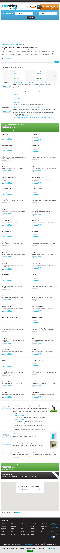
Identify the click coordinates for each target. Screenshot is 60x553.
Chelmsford (13, 525)
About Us (52, 526)
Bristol (2, 533)
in (36, 13)
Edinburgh (13, 534)
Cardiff (12, 523)
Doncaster (13, 533)
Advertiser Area (55, 1)
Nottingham (33, 528)
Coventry (12, 528)
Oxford (32, 529)
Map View (5, 61)
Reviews (9, 138)
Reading (32, 533)
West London (43, 529)
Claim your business (7, 139)
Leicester (22, 529)
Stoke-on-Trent (44, 526)
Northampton (33, 525)
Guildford (22, 525)
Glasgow (22, 523)
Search (31, 17)
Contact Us (53, 523)
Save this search (6, 58)
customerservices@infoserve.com (26, 544)
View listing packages (8, 130)
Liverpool (22, 531)
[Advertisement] (30, 31)
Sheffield (32, 534)
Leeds (22, 528)
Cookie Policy (54, 548)
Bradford (2, 529)
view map (18, 512)
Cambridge (3, 534)
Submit (15, 127)
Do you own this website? (23, 489)
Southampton (43, 525)
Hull (21, 526)
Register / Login (46, 1)
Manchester (23, 533)
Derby (12, 531)
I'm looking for (8, 13)
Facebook (52, 537)
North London (33, 523)
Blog (8, 1)
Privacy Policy (53, 532)
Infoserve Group (54, 534)
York (41, 531)
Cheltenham (13, 526)
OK (39, 489)
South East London (44, 523)
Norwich (32, 526)
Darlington (13, 529)
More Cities (43, 533)
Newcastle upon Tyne (25, 534)
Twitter (54, 537)
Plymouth (32, 531)
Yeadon (7, 44)
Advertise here (56, 480)
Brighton (2, 531)
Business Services (14, 44)
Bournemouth (3, 528)
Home (3, 1)
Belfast (2, 525)
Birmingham (3, 526)
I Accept (30, 550)
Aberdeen (3, 523)
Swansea (42, 528)
